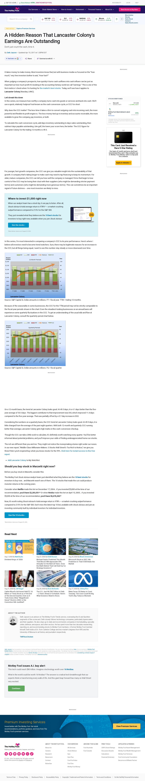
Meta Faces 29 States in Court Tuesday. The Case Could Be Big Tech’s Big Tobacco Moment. (81, 594)
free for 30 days (32, 653)
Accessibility (116, 2)
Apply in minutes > (123, 163)
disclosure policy (42, 654)
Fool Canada (88, 751)
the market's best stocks (50, 88)
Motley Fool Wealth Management (129, 751)
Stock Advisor (72, 751)
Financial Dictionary (107, 757)
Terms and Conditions (103, 777)
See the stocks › (18, 225)
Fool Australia (88, 747)
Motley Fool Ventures (125, 754)
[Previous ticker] (37, 19)
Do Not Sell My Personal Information (127, 777)
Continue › (16, 688)
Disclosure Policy (37, 777)
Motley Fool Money (74, 767)
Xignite (21, 760)
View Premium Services (126, 726)
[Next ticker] (121, 19)
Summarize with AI (45, 58)
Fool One (70, 763)
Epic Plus (71, 757)
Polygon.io (29, 760)
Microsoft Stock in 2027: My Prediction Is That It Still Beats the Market (82, 562)
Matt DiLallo (19, 557)
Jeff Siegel (19, 589)
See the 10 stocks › (16, 515)
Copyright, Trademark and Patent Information (77, 777)
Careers (48, 751)
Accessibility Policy (52, 777)
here (75, 649)
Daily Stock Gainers (129, 20)
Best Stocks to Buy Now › (129, 9)
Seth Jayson (12, 53)
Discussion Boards (107, 751)
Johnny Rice (84, 589)
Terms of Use (10, 777)
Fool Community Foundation (127, 757)
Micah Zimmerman (86, 557)
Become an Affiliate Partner (127, 760)
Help (136, 2)
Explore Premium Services (26, 28)
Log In (128, 2)
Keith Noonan (52, 557)
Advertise (48, 763)
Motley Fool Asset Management (129, 747)
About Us (48, 747)
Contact (48, 760)
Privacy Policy (23, 777)
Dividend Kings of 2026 (14, 560)
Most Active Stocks (129, 16)
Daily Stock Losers (131, 23)
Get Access (111, 115)
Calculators (105, 754)
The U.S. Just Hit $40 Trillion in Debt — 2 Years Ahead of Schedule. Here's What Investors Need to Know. (51, 594)
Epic (69, 754)
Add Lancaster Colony (17, 460)
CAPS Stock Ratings (108, 747)
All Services (71, 747)
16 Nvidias (68, 669)
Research (48, 754)
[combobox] (20, 19)
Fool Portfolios (72, 760)
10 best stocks (52, 215)
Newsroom (49, 757)
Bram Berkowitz (53, 589)
